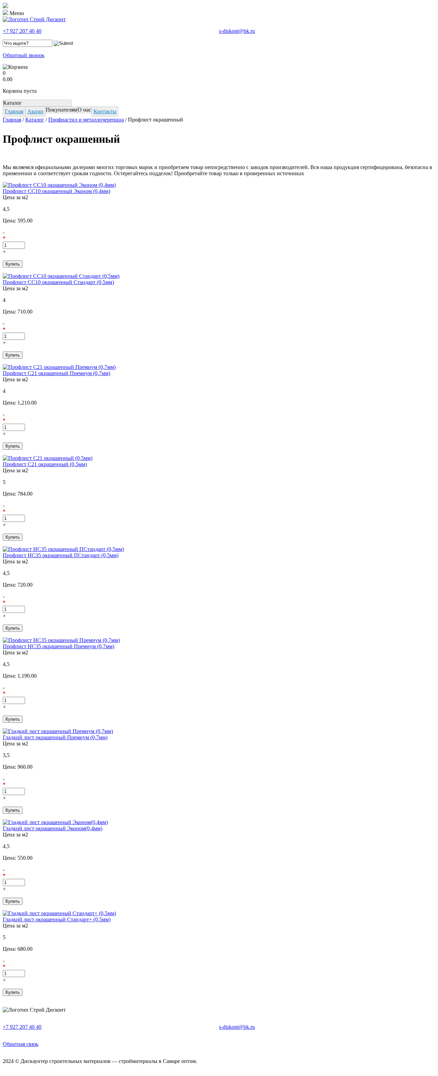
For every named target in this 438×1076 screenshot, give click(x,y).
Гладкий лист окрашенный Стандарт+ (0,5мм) (57, 919)
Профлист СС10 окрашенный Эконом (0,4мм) (56, 191)
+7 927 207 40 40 (22, 31)
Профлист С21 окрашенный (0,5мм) (45, 464)
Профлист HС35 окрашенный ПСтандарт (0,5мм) (60, 555)
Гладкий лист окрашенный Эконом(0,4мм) (52, 828)
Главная (14, 111)
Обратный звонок (23, 55)
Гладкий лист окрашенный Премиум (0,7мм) (55, 737)
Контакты (104, 111)
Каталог (12, 103)
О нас (84, 110)
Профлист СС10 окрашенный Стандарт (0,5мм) (58, 282)
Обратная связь (20, 1044)
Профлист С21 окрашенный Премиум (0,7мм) (56, 373)
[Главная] (34, 19)
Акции (35, 111)
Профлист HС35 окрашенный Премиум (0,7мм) (58, 646)
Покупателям (61, 110)
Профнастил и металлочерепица (86, 120)
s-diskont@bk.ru (237, 31)
